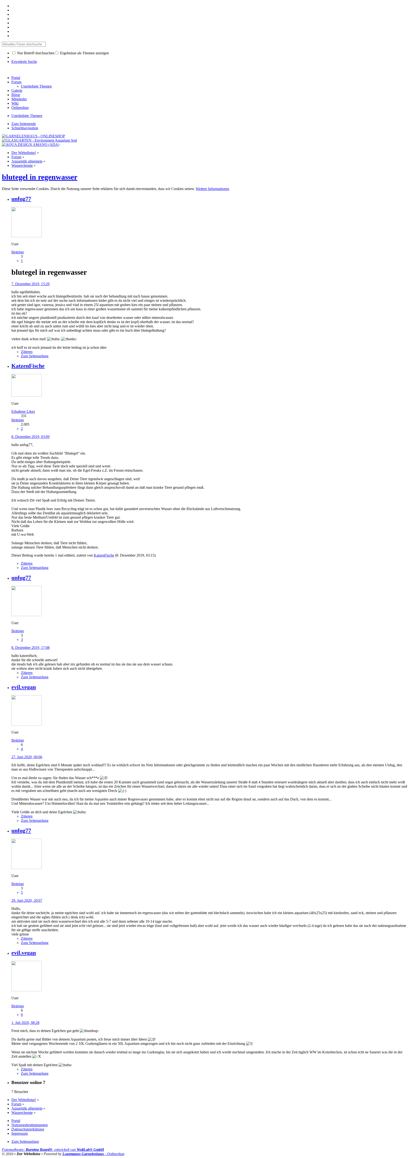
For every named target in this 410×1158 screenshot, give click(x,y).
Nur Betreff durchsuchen (35, 53)
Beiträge (17, 252)
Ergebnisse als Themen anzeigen (84, 53)
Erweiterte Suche (24, 62)
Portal (15, 78)
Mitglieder (19, 99)
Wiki (15, 103)
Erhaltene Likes (23, 411)
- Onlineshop (93, 1154)
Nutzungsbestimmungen (29, 1125)
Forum (16, 82)
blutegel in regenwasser (39, 177)
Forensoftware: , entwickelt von (53, 1150)
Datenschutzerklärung (27, 1129)
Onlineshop (20, 108)
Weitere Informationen (212, 189)
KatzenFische (104, 555)
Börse (15, 95)
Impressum (19, 1133)
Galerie (16, 90)
